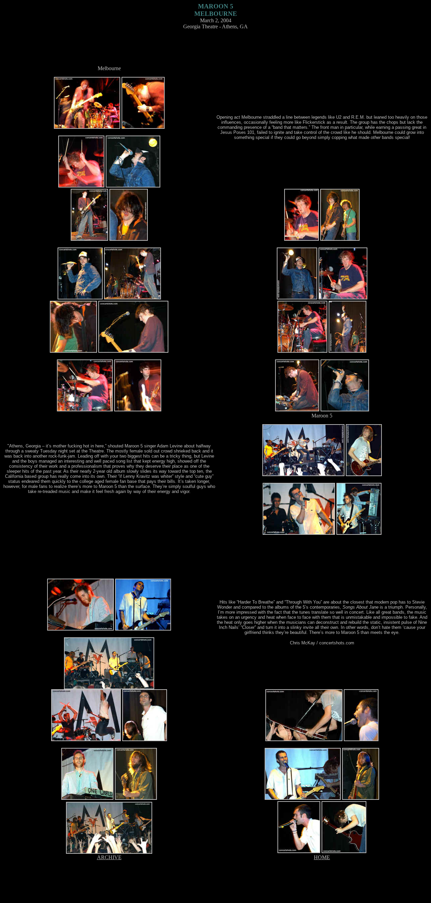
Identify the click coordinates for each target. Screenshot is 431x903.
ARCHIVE (109, 857)
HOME (322, 857)
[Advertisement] (215, 50)
